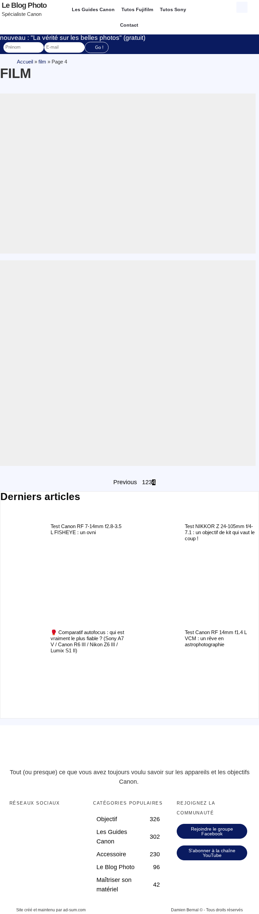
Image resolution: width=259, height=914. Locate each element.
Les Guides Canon (93, 9)
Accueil (25, 61)
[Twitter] (44, 834)
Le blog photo (24, 5)
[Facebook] (44, 821)
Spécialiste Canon (21, 14)
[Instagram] (44, 861)
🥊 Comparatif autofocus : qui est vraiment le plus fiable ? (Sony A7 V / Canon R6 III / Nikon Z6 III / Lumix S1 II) (87, 641)
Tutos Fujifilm (137, 9)
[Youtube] (44, 848)
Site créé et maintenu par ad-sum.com (51, 910)
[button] (242, 7)
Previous (125, 482)
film (42, 61)
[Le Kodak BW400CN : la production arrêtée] (128, 363)
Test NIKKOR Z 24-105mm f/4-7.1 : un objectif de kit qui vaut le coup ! (220, 532)
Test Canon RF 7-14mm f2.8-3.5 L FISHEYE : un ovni (86, 529)
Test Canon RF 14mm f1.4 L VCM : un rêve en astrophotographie (216, 638)
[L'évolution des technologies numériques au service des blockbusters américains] (128, 174)
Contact (129, 25)
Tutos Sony (173, 9)
